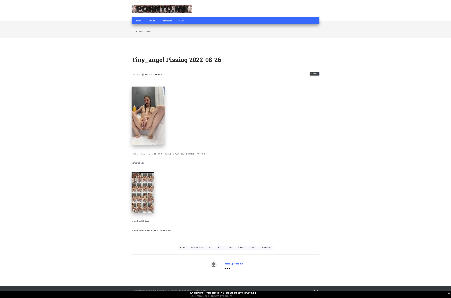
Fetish (182, 248)
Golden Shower (197, 248)
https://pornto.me (234, 263)
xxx (146, 74)
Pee (210, 248)
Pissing (241, 248)
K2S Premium (198, 296)
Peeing (220, 248)
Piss (230, 248)
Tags (181, 21)
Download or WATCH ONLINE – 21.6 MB (151, 230)
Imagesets (167, 21)
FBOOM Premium (221, 296)
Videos (138, 21)
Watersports (266, 248)
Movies (152, 21)
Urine (252, 248)
